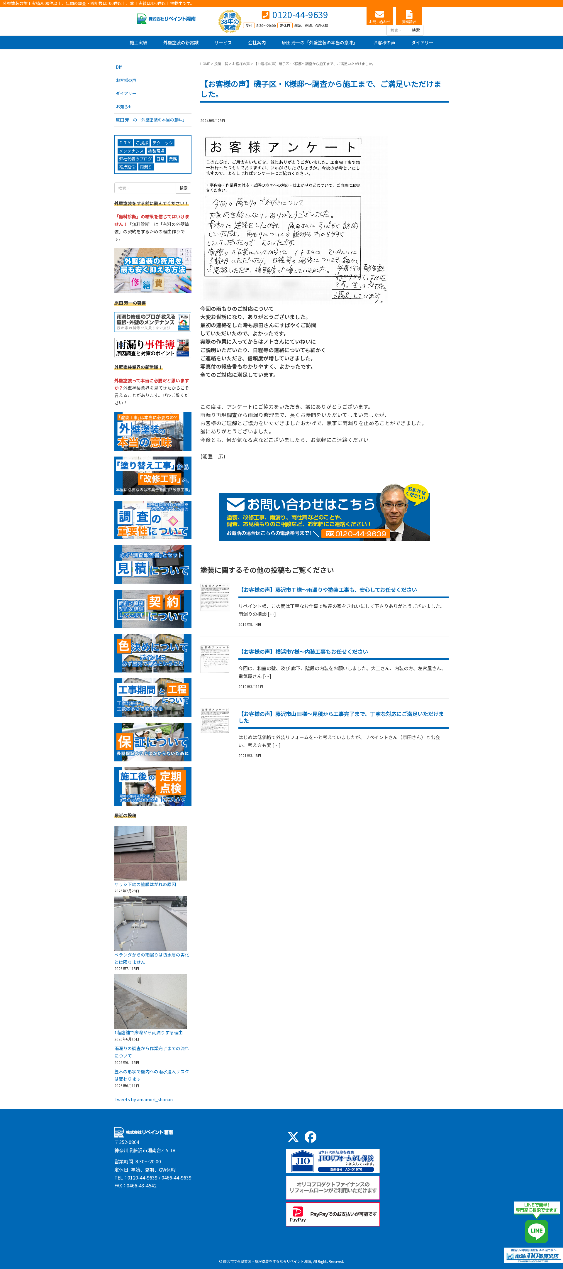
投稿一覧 (221, 63)
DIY (119, 67)
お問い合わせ (379, 21)
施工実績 (138, 42)
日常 (160, 159)
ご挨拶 (142, 143)
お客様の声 (384, 42)
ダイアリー (422, 42)
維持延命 (127, 167)
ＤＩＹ (125, 143)
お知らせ (124, 106)
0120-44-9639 (300, 14)
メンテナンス (131, 151)
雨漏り (146, 167)
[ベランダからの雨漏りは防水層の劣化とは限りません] (150, 923)
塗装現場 (156, 151)
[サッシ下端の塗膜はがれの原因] (150, 853)
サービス (223, 42)
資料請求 (409, 21)
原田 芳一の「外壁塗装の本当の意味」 (319, 42)
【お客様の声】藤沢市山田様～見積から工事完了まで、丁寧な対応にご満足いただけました (341, 717)
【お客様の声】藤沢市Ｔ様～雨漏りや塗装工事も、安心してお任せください (327, 589)
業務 (173, 159)
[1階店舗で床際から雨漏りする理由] (150, 1001)
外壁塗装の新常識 (181, 42)
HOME (205, 63)
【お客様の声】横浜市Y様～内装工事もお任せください (303, 651)
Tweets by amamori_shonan (143, 1099)
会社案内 (257, 42)
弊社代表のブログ (135, 159)
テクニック (162, 143)
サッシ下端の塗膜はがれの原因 (145, 884)
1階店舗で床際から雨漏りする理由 (148, 1032)
